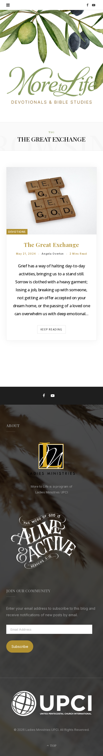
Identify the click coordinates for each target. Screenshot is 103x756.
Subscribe (20, 646)
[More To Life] (51, 85)
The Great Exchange (51, 244)
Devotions (17, 231)
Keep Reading (51, 329)
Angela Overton (53, 253)
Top (52, 746)
